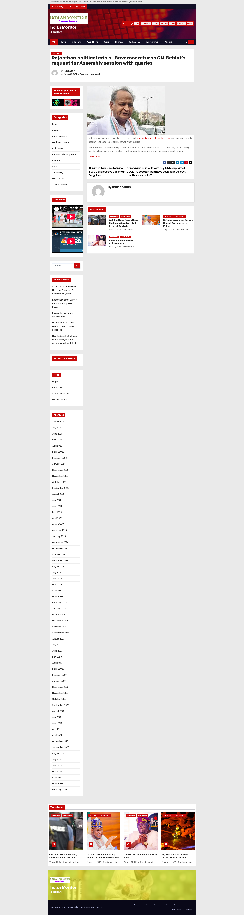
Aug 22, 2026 (115, 229)
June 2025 (57, 506)
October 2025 (59, 482)
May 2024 (57, 584)
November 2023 (60, 620)
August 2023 (58, 638)
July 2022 (56, 717)
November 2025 (60, 476)
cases (172, 23)
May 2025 (57, 512)
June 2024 (57, 578)
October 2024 (59, 554)
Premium (56, 160)
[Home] (54, 42)
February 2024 (59, 602)
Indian (189, 23)
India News (77, 42)
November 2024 (60, 548)
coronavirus (145, 23)
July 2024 (57, 572)
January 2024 (59, 608)
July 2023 (56, 644)
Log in (55, 381)
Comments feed (60, 393)
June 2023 (57, 650)
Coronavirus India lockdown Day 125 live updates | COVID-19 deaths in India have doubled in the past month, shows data (156, 171)
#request (95, 74)
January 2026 (59, 463)
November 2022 (60, 693)
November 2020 (60, 741)
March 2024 (58, 596)
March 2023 (58, 668)
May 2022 (57, 729)
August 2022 (58, 711)
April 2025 (57, 518)
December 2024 (60, 542)
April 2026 (57, 445)
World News (92, 42)
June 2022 (57, 723)
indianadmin (69, 71)
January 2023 (59, 681)
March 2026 (58, 451)
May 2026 (57, 439)
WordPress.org (59, 399)
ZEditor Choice (59, 184)
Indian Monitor (63, 27)
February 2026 (59, 457)
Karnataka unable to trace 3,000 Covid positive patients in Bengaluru (107, 171)
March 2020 (58, 783)
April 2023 (57, 662)
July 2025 (57, 500)
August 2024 (58, 566)
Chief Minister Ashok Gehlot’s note (153, 138)
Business (119, 42)
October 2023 (59, 626)
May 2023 (57, 656)
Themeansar (98, 907)
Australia (164, 23)
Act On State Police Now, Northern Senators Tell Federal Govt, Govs (64, 290)
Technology (134, 42)
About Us (169, 42)
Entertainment (152, 42)
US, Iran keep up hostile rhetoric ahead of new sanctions (63, 326)
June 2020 (57, 765)
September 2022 (60, 705)
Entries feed (58, 387)
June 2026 (57, 433)
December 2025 (60, 470)
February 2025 (59, 530)
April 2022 (57, 735)
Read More (94, 156)
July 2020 (57, 759)
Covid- (155, 23)
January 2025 (59, 536)
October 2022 (59, 699)
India (137, 23)
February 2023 (59, 675)
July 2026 (57, 427)
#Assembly (84, 74)
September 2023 (60, 632)
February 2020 (59, 789)
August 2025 (58, 494)
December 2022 (60, 686)
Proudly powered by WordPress (63, 907)
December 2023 (60, 614)
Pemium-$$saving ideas (64, 154)
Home (63, 42)
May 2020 (57, 771)
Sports (107, 42)
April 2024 (57, 590)
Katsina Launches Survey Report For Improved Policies (64, 303)
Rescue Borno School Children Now (121, 242)
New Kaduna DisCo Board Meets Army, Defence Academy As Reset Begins (65, 340)
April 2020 (57, 777)
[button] (186, 41)
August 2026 (58, 421)
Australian (181, 23)
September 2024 (60, 560)
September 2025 (60, 488)
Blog (54, 124)
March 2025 (58, 524)
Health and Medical (61, 142)
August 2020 (58, 753)
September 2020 (60, 747)
